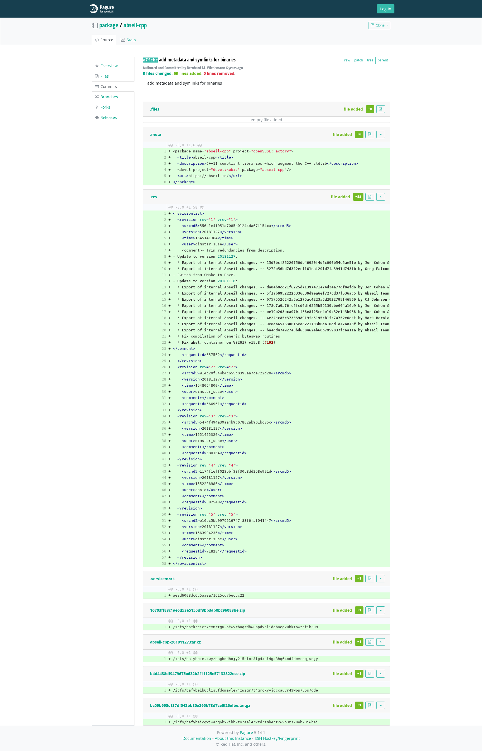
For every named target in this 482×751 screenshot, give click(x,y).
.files (154, 109)
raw (347, 60)
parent (383, 60)
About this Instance (233, 738)
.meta (155, 134)
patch (358, 60)
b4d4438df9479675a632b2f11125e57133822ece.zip (197, 673)
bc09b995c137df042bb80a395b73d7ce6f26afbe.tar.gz (200, 705)
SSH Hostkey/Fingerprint (277, 738)
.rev (153, 196)
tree (370, 60)
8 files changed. (158, 73)
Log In (385, 8)
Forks (104, 107)
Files (104, 76)
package (108, 25)
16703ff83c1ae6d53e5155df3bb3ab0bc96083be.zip (197, 610)
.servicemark (162, 578)
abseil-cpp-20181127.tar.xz (175, 642)
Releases (108, 117)
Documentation (196, 738)
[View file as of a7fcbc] (380, 109)
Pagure (246, 732)
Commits (108, 86)
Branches (108, 96)
